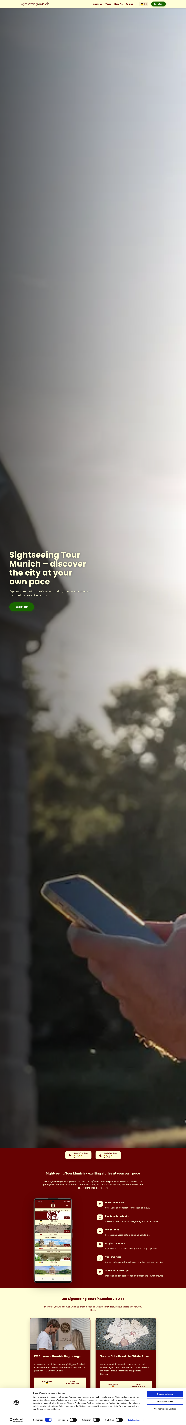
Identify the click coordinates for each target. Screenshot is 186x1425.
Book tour (158, 4)
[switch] (73, 1420)
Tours (108, 4)
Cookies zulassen (165, 1394)
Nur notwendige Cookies (165, 1409)
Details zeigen (134, 1420)
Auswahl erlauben (165, 1401)
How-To (118, 4)
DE (145, 4)
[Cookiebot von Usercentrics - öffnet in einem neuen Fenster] (16, 1420)
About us (97, 4)
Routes (129, 4)
